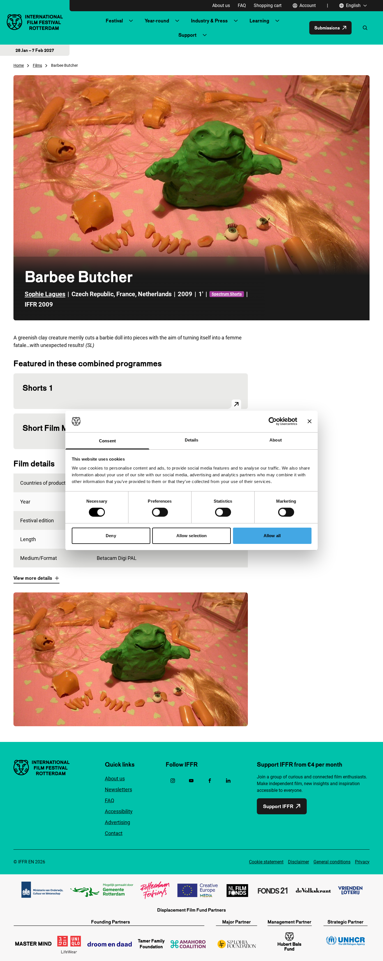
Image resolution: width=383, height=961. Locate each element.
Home (18, 65)
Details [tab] (192, 440)
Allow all (272, 535)
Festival (114, 21)
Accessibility (119, 811)
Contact (114, 833)
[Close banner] (310, 421)
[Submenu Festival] (131, 21)
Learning (259, 21)
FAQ (242, 5)
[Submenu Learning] (277, 21)
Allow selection (191, 535)
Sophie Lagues (45, 294)
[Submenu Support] (205, 35)
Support (187, 35)
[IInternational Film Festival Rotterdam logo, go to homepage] (35, 22)
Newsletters (118, 789)
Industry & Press (209, 21)
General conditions (331, 862)
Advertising (117, 822)
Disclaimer (298, 862)
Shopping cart (268, 5)
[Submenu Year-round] (177, 21)
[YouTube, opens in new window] (191, 781)
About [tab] (275, 440)
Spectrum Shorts (227, 294)
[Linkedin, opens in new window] (228, 781)
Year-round (157, 21)
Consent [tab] (107, 440)
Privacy (362, 862)
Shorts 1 (37, 388)
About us (221, 5)
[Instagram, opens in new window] (173, 781)
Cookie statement (266, 862)
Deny (111, 535)
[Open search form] (365, 28)
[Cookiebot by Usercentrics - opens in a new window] (272, 421)
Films (37, 65)
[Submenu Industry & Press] (236, 21)
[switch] (160, 512)
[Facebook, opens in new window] (210, 781)
